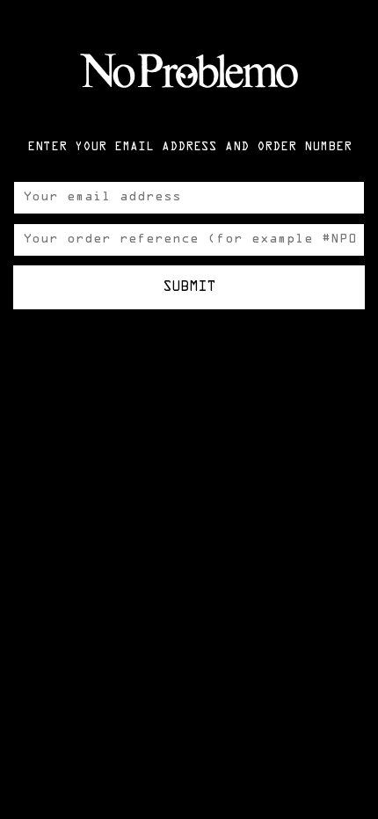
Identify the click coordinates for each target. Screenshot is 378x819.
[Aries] (189, 70)
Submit (189, 287)
